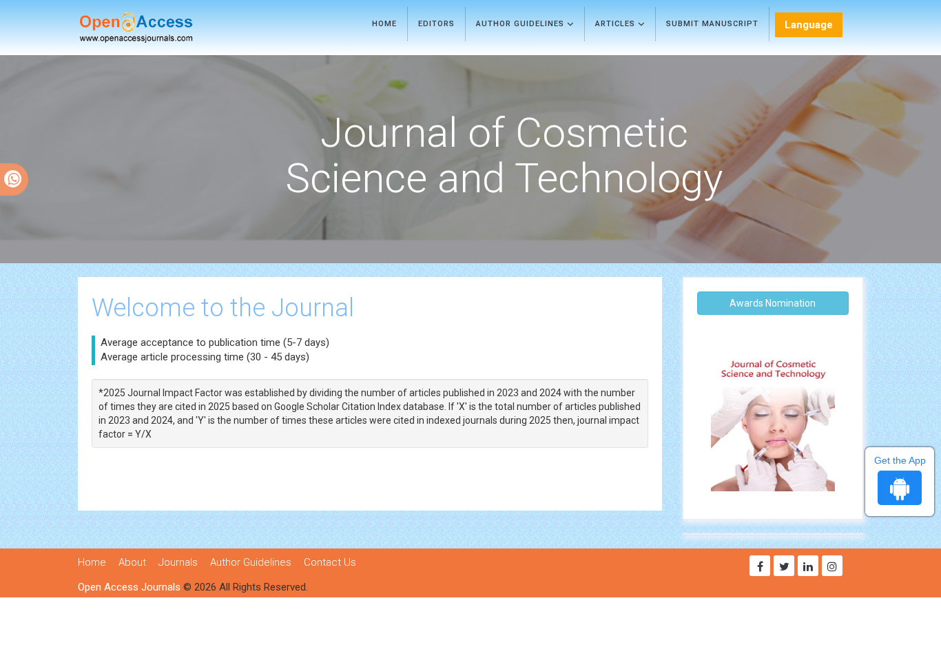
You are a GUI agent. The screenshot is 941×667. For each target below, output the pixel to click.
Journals (178, 562)
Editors (436, 23)
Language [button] (809, 25)
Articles (616, 23)
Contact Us (330, 562)
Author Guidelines (521, 23)
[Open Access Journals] (156, 27)
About (132, 562)
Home (384, 23)
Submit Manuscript (712, 23)
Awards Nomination (773, 303)
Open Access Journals (129, 587)
